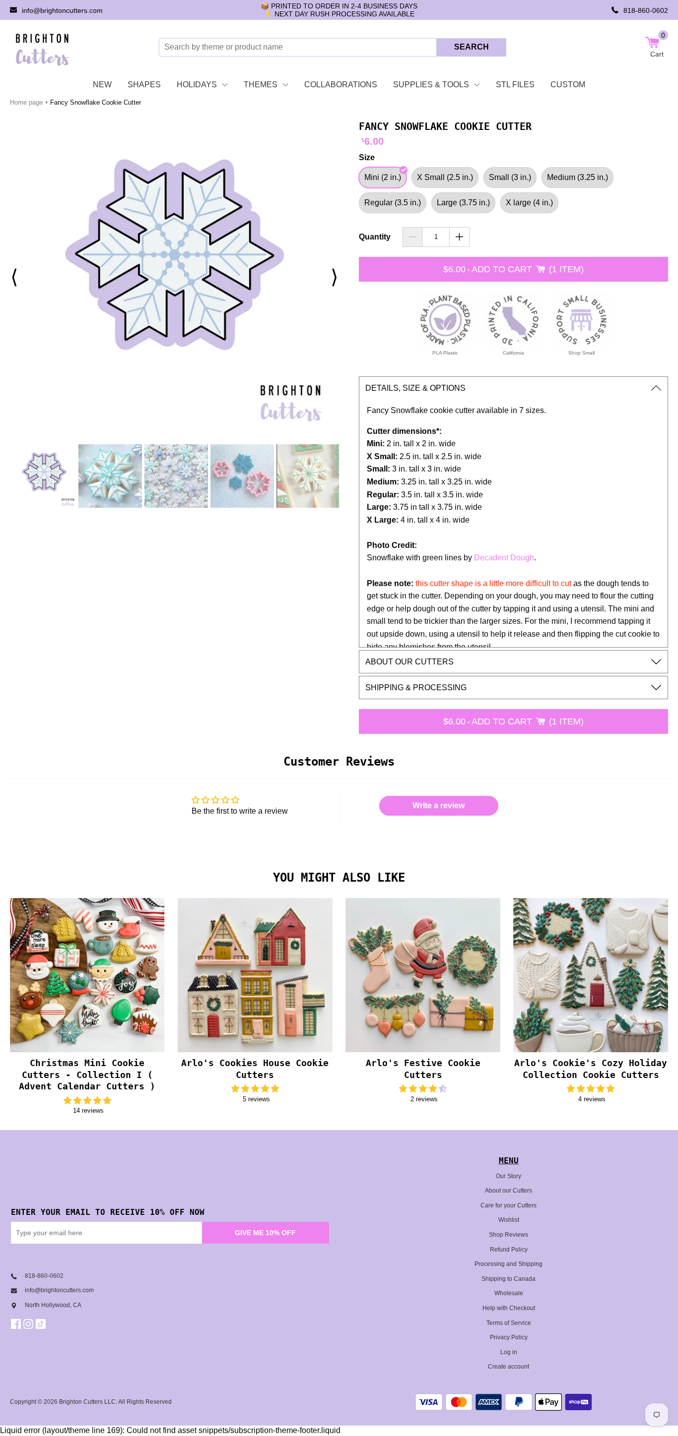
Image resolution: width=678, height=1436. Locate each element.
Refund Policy (509, 1249)
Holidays (197, 84)
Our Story (508, 1176)
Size (367, 157)
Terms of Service (508, 1322)
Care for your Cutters (508, 1205)
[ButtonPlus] (459, 237)
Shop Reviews (508, 1234)
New (102, 84)
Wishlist (508, 1219)
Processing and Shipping (508, 1263)
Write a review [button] (438, 805)
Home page (26, 102)
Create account (508, 1366)
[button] (87, 1100)
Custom (567, 84)
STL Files (515, 84)
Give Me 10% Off (265, 1233)
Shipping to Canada (508, 1278)
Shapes (144, 84)
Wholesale (508, 1293)
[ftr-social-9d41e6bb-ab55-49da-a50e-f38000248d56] (42, 1324)
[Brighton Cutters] (43, 47)
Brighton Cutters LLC (87, 1401)
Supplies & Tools (431, 84)
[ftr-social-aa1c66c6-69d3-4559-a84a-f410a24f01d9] (17, 1324)
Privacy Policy (509, 1337)
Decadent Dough (504, 557)
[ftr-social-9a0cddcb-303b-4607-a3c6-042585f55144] (29, 1324)
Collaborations (340, 84)
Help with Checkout (508, 1308)
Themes (260, 84)
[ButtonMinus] (413, 237)
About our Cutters (508, 1190)
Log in (508, 1352)
